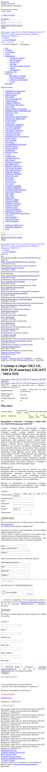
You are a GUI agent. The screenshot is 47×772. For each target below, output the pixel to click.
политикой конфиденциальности (25, 764)
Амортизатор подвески (9, 311)
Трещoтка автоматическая (10, 347)
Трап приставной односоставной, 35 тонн (16, 341)
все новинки (5, 356)
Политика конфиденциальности (32, 602)
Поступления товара (17, 78)
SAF (15, 750)
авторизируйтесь (7, 524)
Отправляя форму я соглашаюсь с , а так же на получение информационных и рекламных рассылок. (23, 669)
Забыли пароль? (17, 25)
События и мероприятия (19, 80)
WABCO (12, 752)
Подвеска (8, 50)
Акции (12, 68)
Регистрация (5, 25)
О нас (7, 54)
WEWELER (20, 752)
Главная (4, 358)
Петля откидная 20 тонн (10, 329)
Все (2, 256)
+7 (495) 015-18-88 (8, 15)
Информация (10, 56)
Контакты (9, 84)
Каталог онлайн (16, 60)
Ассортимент (10, 52)
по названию (25, 44)
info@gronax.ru (6, 698)
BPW (3, 754)
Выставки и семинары (18, 76)
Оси (6, 48)
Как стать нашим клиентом (20, 66)
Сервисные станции (17, 58)
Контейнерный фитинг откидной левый (16, 305)
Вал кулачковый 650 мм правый (13, 281)
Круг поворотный (7, 317)
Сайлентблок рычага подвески (12, 268)
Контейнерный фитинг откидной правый (16, 299)
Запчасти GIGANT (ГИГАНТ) (20, 358)
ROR (11, 750)
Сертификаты (15, 70)
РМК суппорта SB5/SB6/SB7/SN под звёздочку (18, 262)
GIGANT (8, 754)
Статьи (12, 82)
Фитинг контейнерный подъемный (14, 293)
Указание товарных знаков (11, 756)
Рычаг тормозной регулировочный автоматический (20, 276)
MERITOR (5, 750)
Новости (8, 74)
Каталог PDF (14, 62)
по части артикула (10, 44)
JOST (14, 754)
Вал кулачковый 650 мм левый (12, 287)
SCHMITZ (5, 752)
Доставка (13, 64)
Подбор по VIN (11, 72)
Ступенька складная (8, 335)
